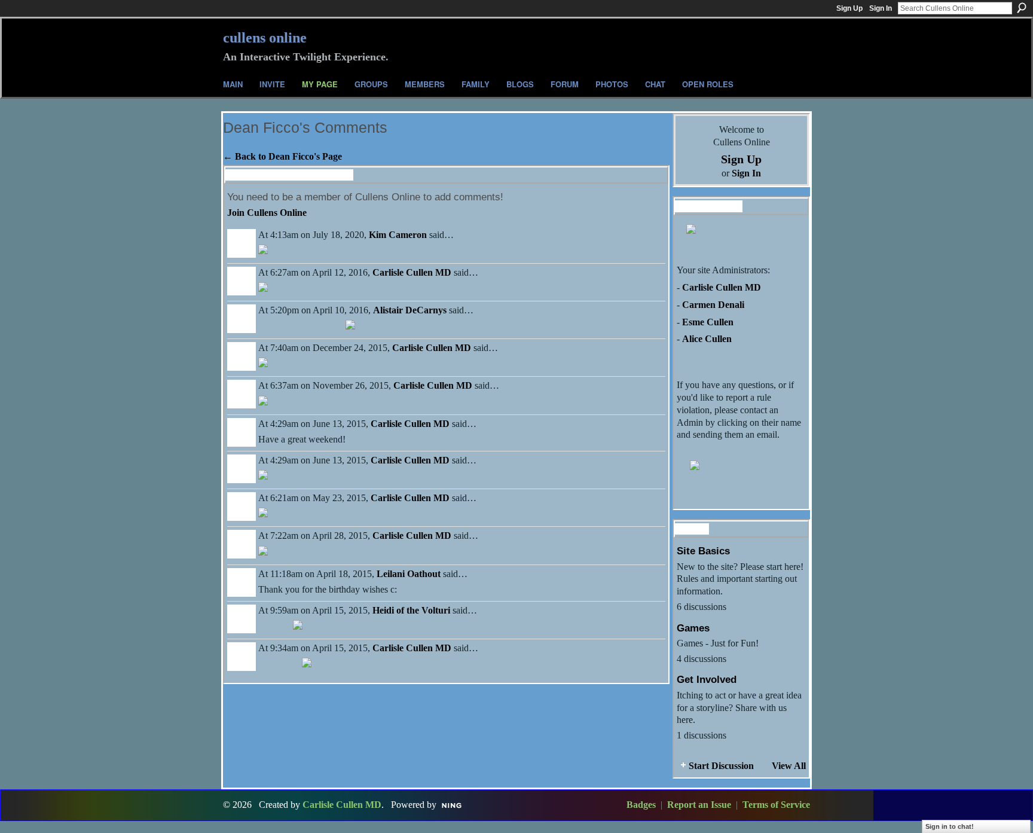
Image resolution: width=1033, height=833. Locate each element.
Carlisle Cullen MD (411, 272)
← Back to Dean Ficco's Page (282, 156)
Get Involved (706, 679)
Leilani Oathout (409, 574)
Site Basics (703, 551)
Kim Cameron (398, 235)
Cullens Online (265, 37)
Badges (641, 805)
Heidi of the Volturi (411, 610)
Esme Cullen (708, 322)
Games (693, 628)
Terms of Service (776, 805)
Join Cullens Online (267, 213)
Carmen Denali (713, 305)
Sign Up (849, 8)
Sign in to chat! (949, 826)
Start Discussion (721, 766)
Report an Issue (699, 805)
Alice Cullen (707, 339)
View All (789, 766)
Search (1021, 7)
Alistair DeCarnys (410, 310)
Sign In (880, 8)
